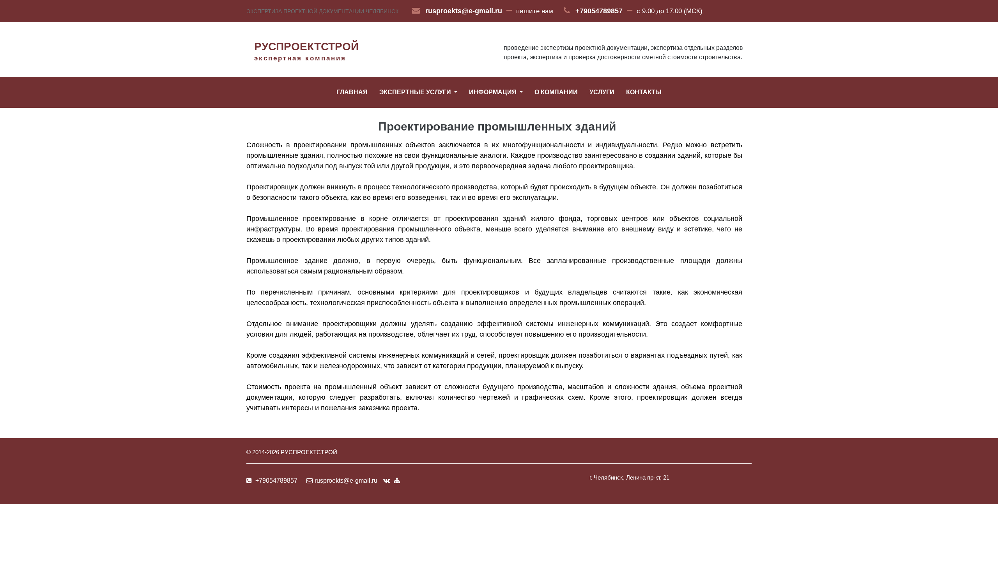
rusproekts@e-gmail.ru (463, 11)
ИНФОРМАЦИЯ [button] (493, 92)
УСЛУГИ (601, 92)
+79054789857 (599, 11)
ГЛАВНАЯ (352, 92)
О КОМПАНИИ (556, 92)
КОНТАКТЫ (644, 92)
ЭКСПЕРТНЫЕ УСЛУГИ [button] (416, 92)
